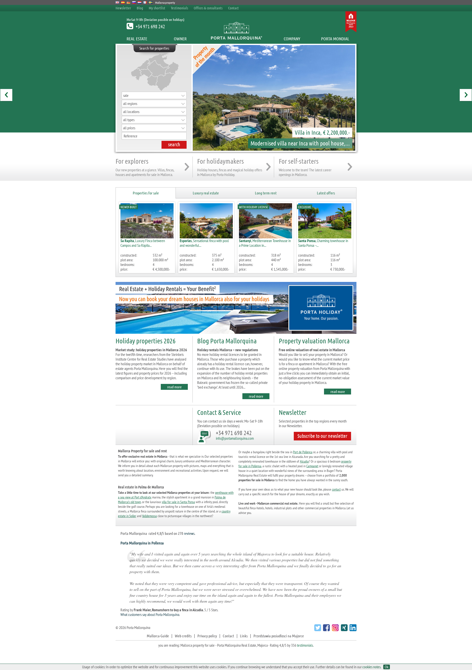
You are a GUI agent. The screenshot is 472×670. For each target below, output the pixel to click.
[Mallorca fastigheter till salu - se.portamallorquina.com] (150, 2)
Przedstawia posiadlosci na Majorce (278, 635)
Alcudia (304, 461)
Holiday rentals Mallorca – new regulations (227, 349)
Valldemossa (149, 516)
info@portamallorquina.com (235, 438)
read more (174, 386)
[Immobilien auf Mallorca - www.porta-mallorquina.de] (128, 2)
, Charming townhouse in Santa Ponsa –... (323, 243)
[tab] (146, 193)
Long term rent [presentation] (266, 192)
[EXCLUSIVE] (324, 236)
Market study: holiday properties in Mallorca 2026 (151, 349)
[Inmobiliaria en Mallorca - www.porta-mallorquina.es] (123, 2)
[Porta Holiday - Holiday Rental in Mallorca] (236, 334)
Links (244, 635)
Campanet (312, 466)
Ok (386, 667)
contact (336, 489)
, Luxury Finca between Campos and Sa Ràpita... (142, 243)
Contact (233, 8)
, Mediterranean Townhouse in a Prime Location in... (265, 243)
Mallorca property (165, 2)
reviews (189, 533)
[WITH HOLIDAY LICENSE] (265, 236)
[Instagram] (335, 629)
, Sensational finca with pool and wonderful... (204, 243)
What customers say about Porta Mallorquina (149, 614)
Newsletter (123, 8)
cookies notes (371, 666)
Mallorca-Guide (158, 635)
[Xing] (343, 629)
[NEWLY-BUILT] (147, 236)
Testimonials (179, 8)
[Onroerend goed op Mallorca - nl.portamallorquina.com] (139, 2)
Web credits (183, 635)
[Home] (236, 38)
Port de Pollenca (302, 452)
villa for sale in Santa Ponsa (178, 502)
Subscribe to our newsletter (322, 436)
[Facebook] (326, 629)
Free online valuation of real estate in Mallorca (312, 349)
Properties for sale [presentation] (146, 192)
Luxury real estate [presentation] (206, 192)
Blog (140, 8)
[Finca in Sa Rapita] (194, 98)
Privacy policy (207, 635)
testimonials (305, 645)
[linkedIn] (352, 629)
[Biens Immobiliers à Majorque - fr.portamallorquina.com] (145, 2)
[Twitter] (317, 629)
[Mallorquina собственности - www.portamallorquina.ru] (134, 2)
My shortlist (157, 8)
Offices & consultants (208, 8)
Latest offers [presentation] (326, 192)
